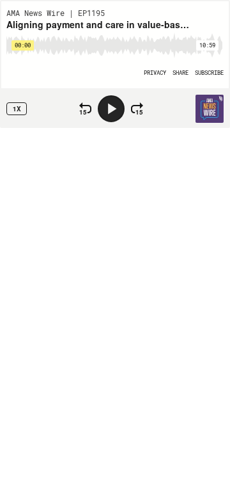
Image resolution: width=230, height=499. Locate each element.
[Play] (111, 108)
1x (17, 108)
